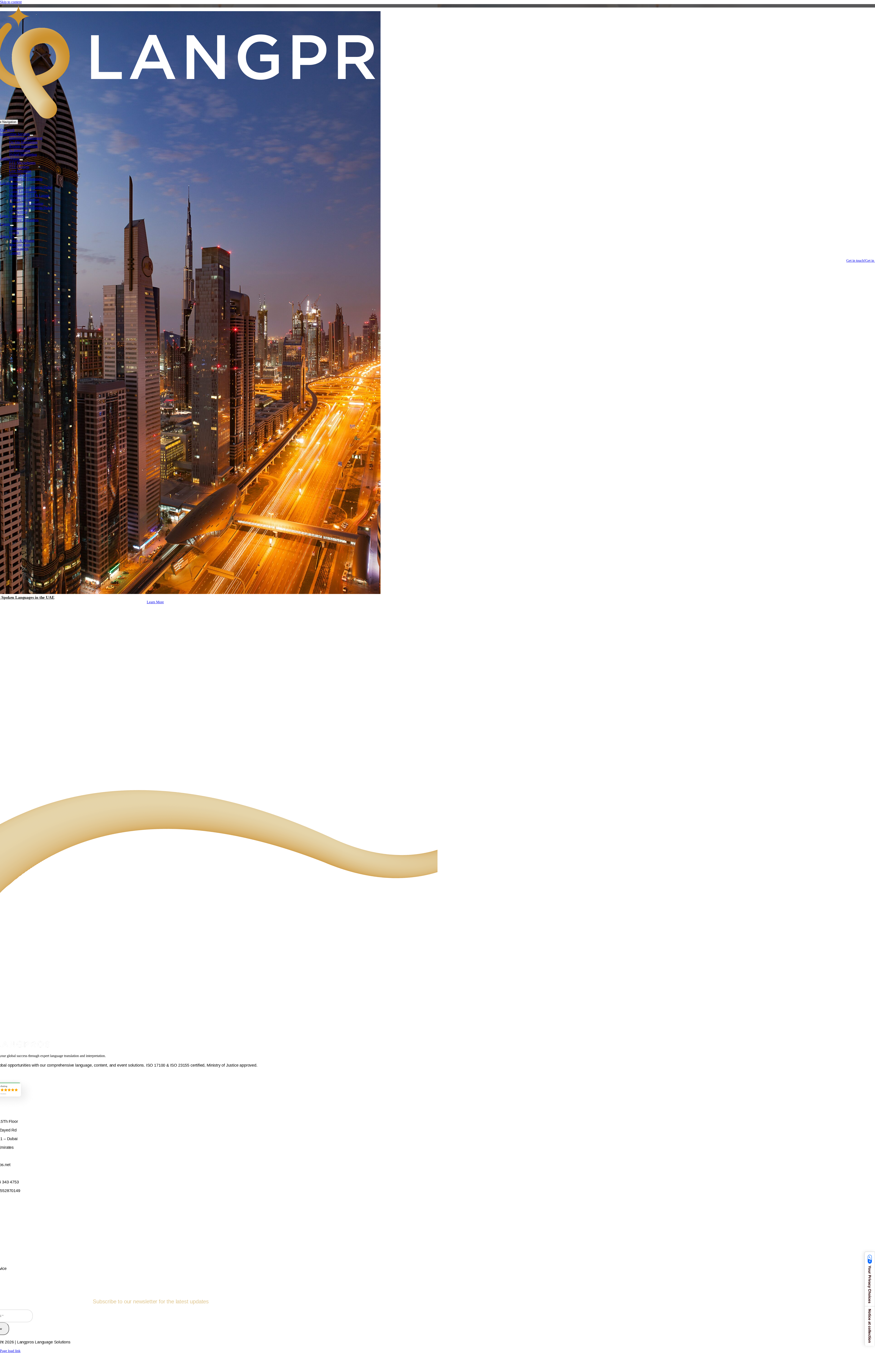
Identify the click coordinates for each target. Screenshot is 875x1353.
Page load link (10, 1351)
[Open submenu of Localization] (19, 184)
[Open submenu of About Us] (16, 237)
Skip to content (11, 2)
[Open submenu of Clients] (12, 225)
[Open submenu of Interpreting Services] (31, 135)
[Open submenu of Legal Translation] (27, 217)
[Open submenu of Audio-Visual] (21, 160)
